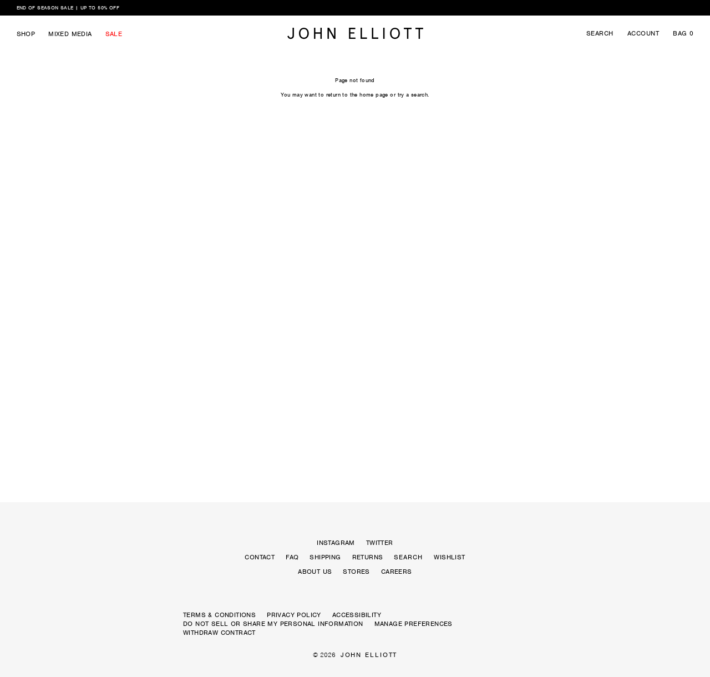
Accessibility (356, 614)
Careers (396, 571)
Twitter (379, 542)
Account (643, 33)
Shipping (325, 557)
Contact (260, 557)
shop (26, 33)
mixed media (70, 33)
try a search (413, 94)
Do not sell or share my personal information (273, 623)
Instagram (336, 542)
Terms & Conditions (219, 614)
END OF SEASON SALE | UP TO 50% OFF (68, 7)
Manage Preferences (413, 623)
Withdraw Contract (219, 632)
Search (599, 33)
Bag (683, 33)
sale (114, 33)
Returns (367, 557)
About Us (315, 571)
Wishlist (449, 557)
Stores (356, 571)
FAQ (292, 557)
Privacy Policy (294, 614)
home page (373, 94)
